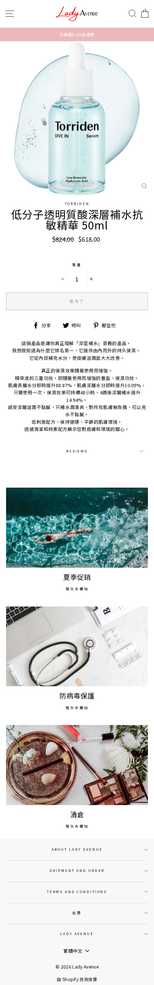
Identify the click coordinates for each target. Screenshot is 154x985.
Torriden (77, 203)
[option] (77, 34)
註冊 (77, 912)
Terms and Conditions (77, 891)
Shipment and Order (77, 870)
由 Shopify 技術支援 (77, 979)
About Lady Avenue (77, 849)
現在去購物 (77, 588)
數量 (77, 264)
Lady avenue (77, 933)
